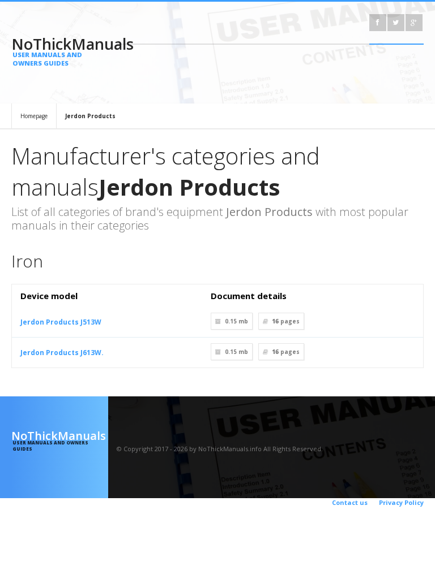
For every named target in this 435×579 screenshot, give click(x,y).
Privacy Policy (401, 502)
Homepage (34, 116)
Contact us (350, 502)
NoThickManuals (59, 50)
